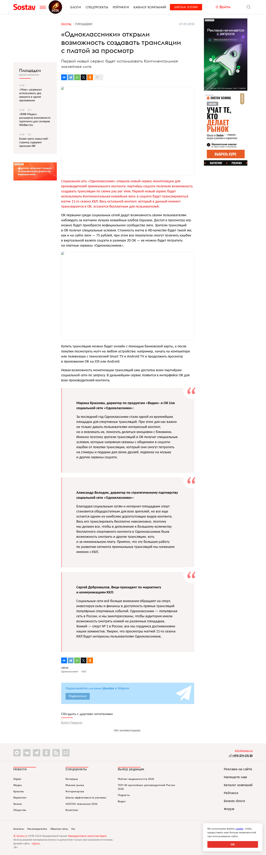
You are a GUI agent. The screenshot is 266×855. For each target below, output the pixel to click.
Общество (19, 810)
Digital (17, 779)
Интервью (72, 779)
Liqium (36, 843)
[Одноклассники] (90, 77)
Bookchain (72, 810)
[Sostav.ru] (25, 7)
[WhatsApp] (77, 77)
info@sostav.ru (244, 751)
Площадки (30, 70)
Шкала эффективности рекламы (86, 797)
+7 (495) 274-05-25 (241, 755)
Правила (76, 723)
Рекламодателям (37, 829)
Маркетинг (20, 797)
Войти (65, 723)
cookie (239, 828)
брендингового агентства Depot (87, 836)
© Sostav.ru (20, 836)
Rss (73, 829)
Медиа (17, 785)
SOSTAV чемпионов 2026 (82, 803)
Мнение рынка (75, 785)
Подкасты (124, 795)
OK (233, 844)
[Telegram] (70, 77)
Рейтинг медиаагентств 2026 (136, 779)
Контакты (18, 829)
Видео (122, 801)
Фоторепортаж (75, 791)
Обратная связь (59, 829)
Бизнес (17, 803)
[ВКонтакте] (64, 77)
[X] (83, 77)
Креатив (18, 791)
